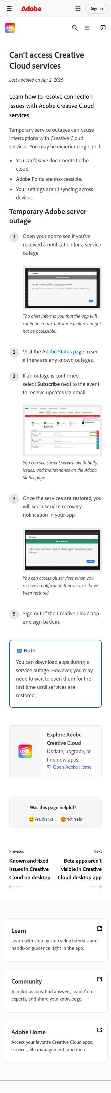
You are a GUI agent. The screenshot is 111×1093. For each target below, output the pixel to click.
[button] (78, 9)
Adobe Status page (63, 351)
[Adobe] (31, 8)
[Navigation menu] (9, 8)
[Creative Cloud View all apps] (103, 28)
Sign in (97, 8)
